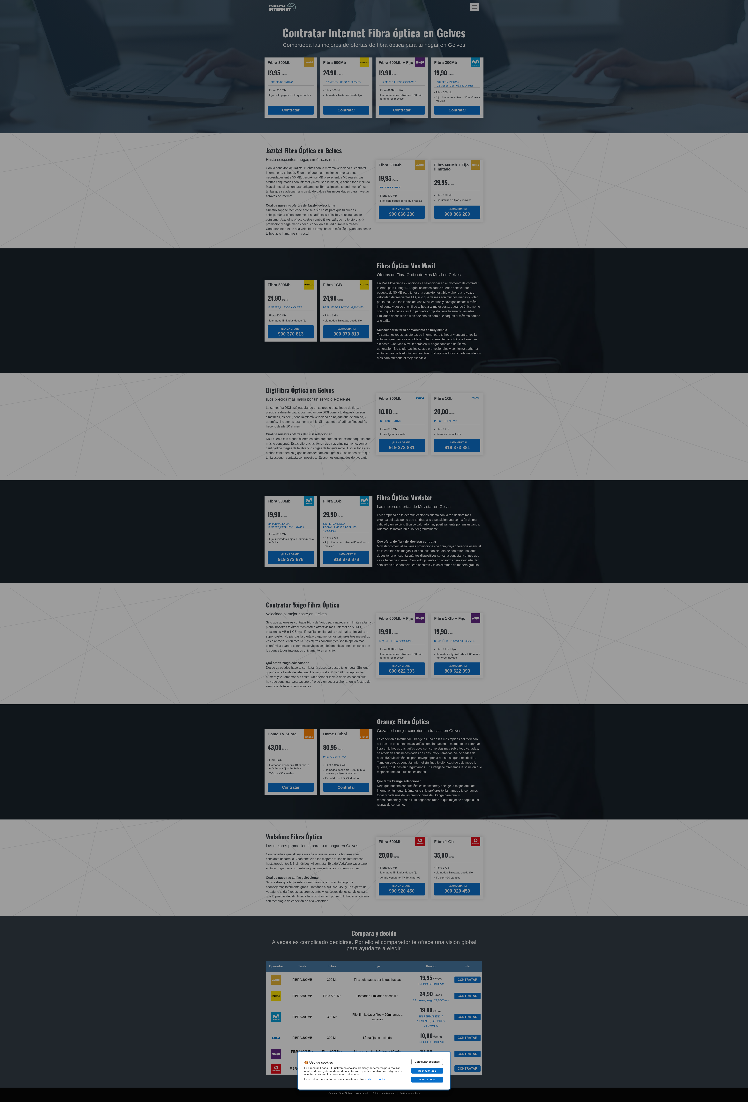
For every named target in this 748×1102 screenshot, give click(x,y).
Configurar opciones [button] (427, 1061)
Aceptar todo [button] (427, 1079)
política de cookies (375, 1079)
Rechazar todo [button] (427, 1070)
